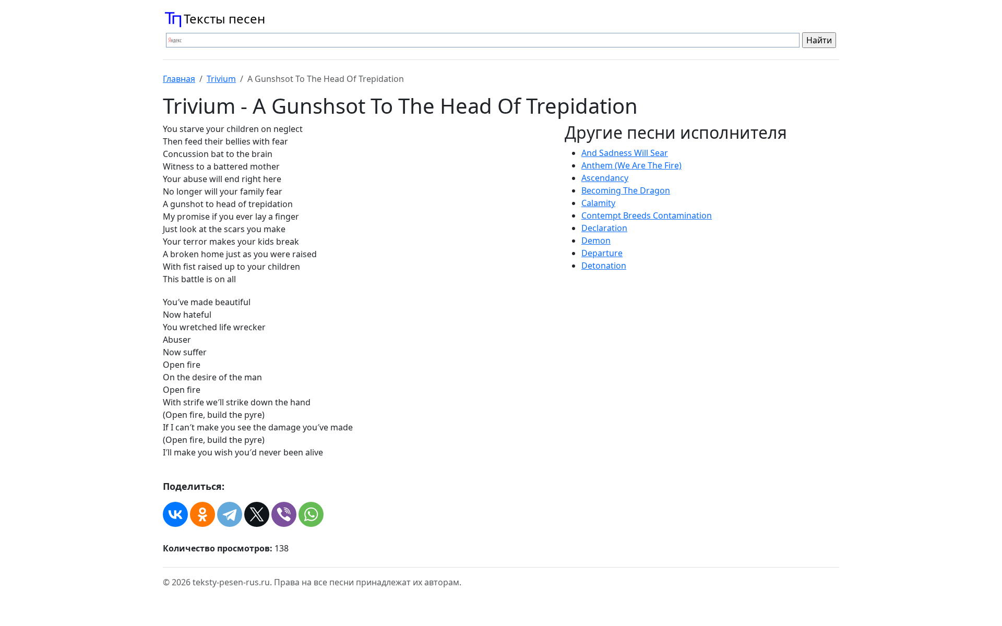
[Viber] (283, 514)
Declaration (604, 228)
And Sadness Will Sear (624, 153)
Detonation (603, 265)
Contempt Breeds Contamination (646, 215)
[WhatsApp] (311, 514)
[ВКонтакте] (175, 514)
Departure (602, 253)
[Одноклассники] (202, 514)
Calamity (598, 203)
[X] (256, 514)
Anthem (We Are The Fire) (631, 165)
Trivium (221, 79)
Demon (596, 240)
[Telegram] (229, 514)
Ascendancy (604, 178)
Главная (179, 79)
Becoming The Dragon (625, 190)
